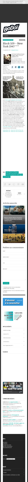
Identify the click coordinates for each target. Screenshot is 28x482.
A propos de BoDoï (7, 470)
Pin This (18, 184)
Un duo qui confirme (7, 126)
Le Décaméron (6, 341)
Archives (4, 459)
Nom (4, 251)
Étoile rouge (7, 99)
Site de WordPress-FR (7, 447)
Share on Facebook (5, 184)
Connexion (5, 443)
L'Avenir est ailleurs (12, 419)
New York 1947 (9, 174)
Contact (4, 472)
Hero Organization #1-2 (8, 345)
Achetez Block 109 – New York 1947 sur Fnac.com (13, 130)
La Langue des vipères (13, 402)
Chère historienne (6, 337)
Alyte (8, 406)
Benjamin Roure (15, 50)
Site (4, 263)
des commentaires (7, 446)
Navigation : (24, 2)
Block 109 (12, 172)
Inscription (5, 442)
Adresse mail (6, 257)
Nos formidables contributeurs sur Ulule (11, 474)
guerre (16, 172)
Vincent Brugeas (6, 176)
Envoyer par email (23, 184)
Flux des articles (7, 445)
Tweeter (9, 184)
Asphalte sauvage (6, 330)
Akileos (7, 172)
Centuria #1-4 (6, 334)
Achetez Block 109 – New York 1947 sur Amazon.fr (13, 131)
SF (21, 174)
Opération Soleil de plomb (16, 99)
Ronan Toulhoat (16, 174)
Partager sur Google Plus (14, 184)
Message (5, 269)
